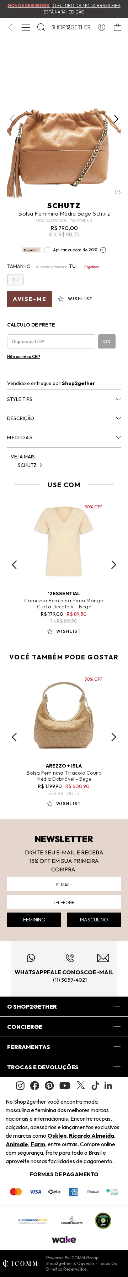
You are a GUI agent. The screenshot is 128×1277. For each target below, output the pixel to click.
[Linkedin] (108, 1085)
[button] (116, 119)
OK (107, 341)
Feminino (34, 919)
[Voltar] (10, 27)
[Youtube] (64, 1085)
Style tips (19, 399)
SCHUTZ (64, 205)
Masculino (94, 919)
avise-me (30, 298)
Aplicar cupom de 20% (75, 249)
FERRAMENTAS (28, 1046)
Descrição (20, 418)
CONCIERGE (24, 1026)
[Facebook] (34, 1085)
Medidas (20, 437)
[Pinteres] (49, 1085)
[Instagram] (20, 1085)
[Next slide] (114, 565)
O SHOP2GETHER (32, 1006)
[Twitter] (80, 1085)
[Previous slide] (14, 565)
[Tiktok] (95, 1085)
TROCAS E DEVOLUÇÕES (43, 1067)
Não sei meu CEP (23, 356)
